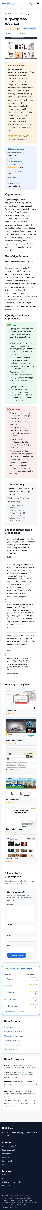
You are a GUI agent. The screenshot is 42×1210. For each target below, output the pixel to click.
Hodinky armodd (14, 1006)
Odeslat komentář (17, 955)
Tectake (10, 979)
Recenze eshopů (16, 14)
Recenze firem (7, 1157)
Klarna (20, 1082)
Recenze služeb (8, 1161)
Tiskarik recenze (10, 1049)
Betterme (20, 1072)
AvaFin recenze (10, 1027)
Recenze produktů (9, 1146)
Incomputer (12, 999)
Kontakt (5, 1178)
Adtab (10, 986)
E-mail (9, 935)
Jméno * (10, 925)
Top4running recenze (12, 1040)
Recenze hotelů (8, 1154)
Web (9, 945)
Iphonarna (24, 1101)
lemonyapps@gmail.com (10, 1207)
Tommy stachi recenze (13, 1045)
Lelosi (18, 1065)
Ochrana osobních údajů (11, 1182)
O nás (4, 1175)
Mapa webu (6, 1186)
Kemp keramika (13, 992)
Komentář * (11, 904)
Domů (7, 14)
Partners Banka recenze (13, 1031)
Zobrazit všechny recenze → (15, 1012)
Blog (4, 1165)
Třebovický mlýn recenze (13, 1036)
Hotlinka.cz (9, 3)
